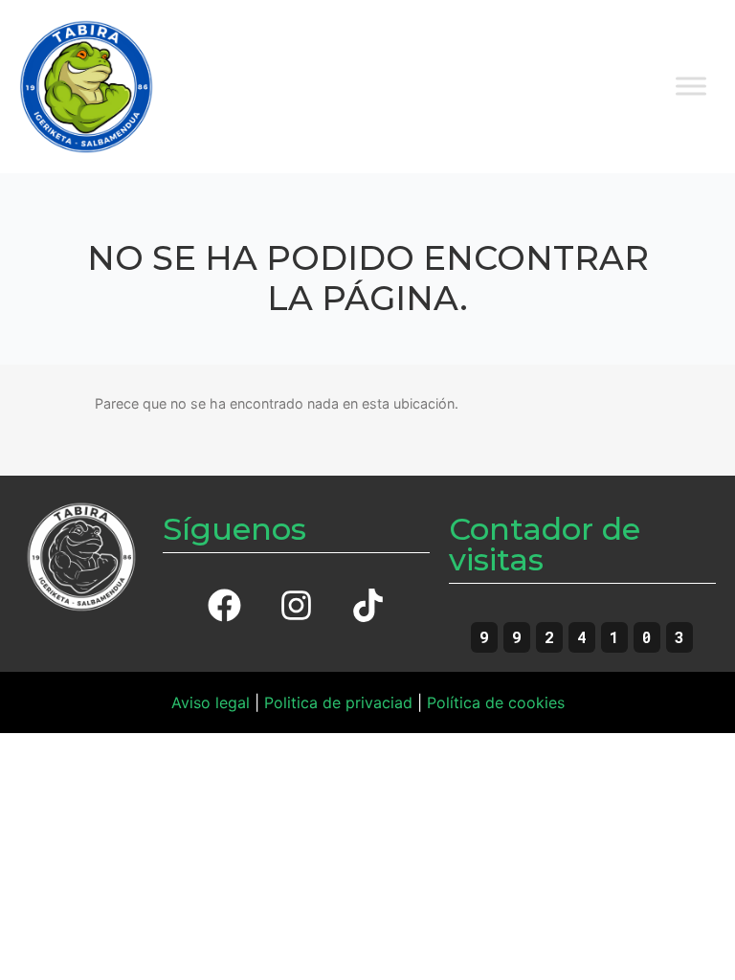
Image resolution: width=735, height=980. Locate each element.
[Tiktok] (367, 605)
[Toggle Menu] (691, 87)
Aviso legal (210, 702)
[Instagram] (295, 605)
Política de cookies (496, 702)
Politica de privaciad (338, 702)
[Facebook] (223, 605)
